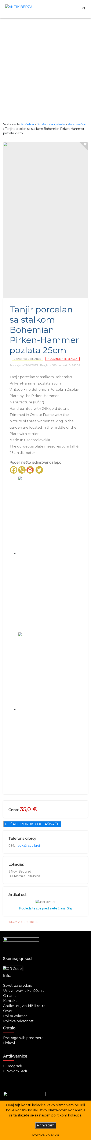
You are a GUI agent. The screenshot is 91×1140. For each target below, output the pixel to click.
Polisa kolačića (15, 1016)
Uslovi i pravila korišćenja (23, 991)
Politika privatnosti (18, 1021)
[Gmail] (30, 470)
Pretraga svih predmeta (23, 1038)
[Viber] (22, 470)
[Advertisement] (45, 70)
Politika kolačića (45, 1135)
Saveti (8, 1011)
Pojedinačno (77, 124)
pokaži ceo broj (29, 846)
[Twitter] (39, 470)
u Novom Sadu (16, 1071)
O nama (10, 996)
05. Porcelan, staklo (51, 124)
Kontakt (10, 1001)
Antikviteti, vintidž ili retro (24, 1006)
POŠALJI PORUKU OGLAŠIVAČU (32, 824)
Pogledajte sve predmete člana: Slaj (45, 908)
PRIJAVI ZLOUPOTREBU (23, 921)
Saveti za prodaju (17, 985)
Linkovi (9, 1043)
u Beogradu (13, 1066)
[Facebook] (13, 470)
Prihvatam (45, 1125)
